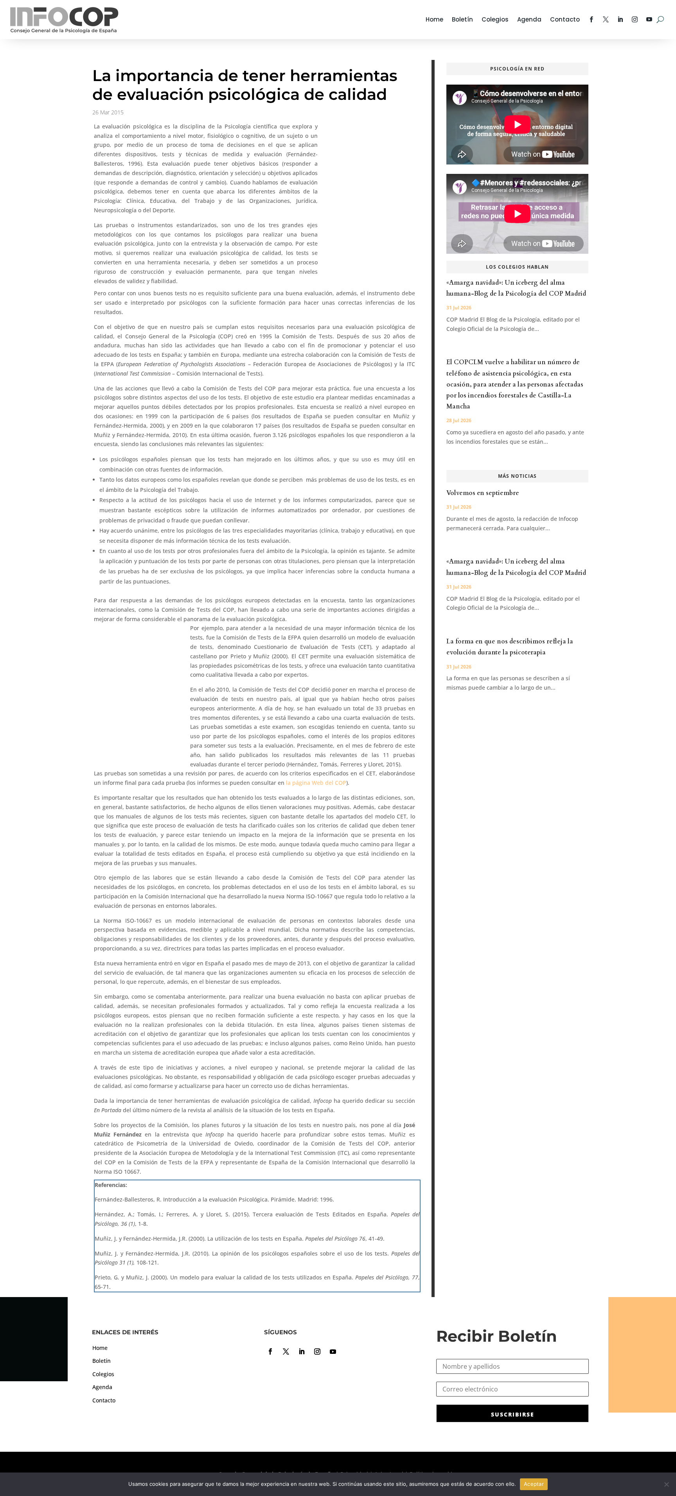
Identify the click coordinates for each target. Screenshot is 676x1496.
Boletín (462, 19)
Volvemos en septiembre (482, 493)
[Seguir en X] (286, 1351)
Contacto (565, 19)
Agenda (529, 19)
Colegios (495, 19)
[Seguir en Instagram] (317, 1351)
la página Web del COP (316, 782)
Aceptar (534, 1484)
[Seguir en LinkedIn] (301, 1351)
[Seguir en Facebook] (270, 1351)
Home (434, 19)
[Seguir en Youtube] (333, 1351)
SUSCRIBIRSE (512, 1414)
